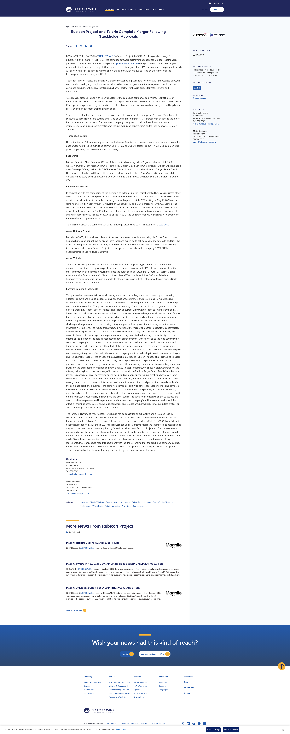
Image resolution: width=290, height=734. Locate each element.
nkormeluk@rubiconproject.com (79, 474)
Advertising (126, 506)
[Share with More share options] (101, 46)
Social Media (124, 502)
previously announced (127, 63)
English (197, 88)
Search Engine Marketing (163, 502)
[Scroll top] (281, 666)
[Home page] (81, 9)
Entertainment (111, 502)
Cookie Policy (121, 729)
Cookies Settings (213, 730)
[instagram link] (204, 723)
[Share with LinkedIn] (76, 46)
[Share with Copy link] (96, 46)
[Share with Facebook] (86, 46)
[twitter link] (182, 723)
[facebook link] (199, 723)
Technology (85, 506)
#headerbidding (199, 98)
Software (84, 502)
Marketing (116, 506)
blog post (164, 224)
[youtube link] (193, 724)
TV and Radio (97, 506)
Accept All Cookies (231, 730)
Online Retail (137, 502)
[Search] (210, 3)
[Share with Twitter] (81, 46)
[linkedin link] (188, 723)
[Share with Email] (91, 46)
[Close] (283, 730)
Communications (140, 506)
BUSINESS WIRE (106, 56)
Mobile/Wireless (97, 502)
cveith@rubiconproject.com (77, 493)
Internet (147, 502)
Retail (107, 506)
